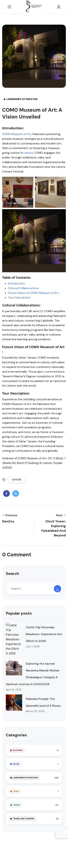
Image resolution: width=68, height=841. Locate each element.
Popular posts (19, 613)
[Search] (57, 588)
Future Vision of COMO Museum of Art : (34, 293)
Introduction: (16, 283)
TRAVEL (16, 805)
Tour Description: (19, 297)
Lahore (28, 153)
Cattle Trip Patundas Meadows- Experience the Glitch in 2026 (44, 634)
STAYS (16, 791)
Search (12, 573)
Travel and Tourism (23, 818)
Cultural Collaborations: (23, 288)
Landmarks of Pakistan (22, 99)
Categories (16, 735)
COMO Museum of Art (16, 134)
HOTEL (16, 764)
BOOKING (17, 750)
